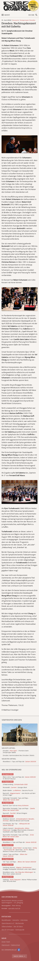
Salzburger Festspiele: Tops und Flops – (16, 799)
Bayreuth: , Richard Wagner (15, 813)
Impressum (6, 945)
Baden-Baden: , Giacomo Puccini (18, 790)
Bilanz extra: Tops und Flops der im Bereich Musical (19, 778)
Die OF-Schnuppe (8, 930)
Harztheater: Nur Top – (16, 824)
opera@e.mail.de (14, 908)
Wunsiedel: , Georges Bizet (15, 787)
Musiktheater (6, 920)
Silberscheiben (7, 926)
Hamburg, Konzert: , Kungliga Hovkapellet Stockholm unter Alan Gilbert (19, 868)
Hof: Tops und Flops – (19, 862)
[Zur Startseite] (19, 6)
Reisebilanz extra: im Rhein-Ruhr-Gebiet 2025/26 (19, 873)
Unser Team (6, 942)
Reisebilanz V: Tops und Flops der (20, 842)
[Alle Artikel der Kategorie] (19, 735)
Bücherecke (20, 923)
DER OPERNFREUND (9, 897)
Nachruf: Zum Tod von (15, 805)
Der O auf (9, 950)
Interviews (24, 920)
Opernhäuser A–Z (8, 923)
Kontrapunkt (19, 930)
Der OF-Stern (18, 926)
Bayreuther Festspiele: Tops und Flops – (19, 809)
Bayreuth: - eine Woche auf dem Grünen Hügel (19, 794)
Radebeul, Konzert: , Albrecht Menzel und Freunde (18, 820)
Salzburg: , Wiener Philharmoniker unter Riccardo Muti (20, 880)
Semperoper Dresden (27, 20)
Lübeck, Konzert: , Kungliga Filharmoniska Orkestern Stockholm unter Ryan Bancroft (18, 830)
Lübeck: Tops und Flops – (15, 855)
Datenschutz (15, 945)
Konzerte (15, 20)
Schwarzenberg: (15, 784)
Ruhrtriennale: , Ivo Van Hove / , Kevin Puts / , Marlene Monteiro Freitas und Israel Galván (20, 849)
